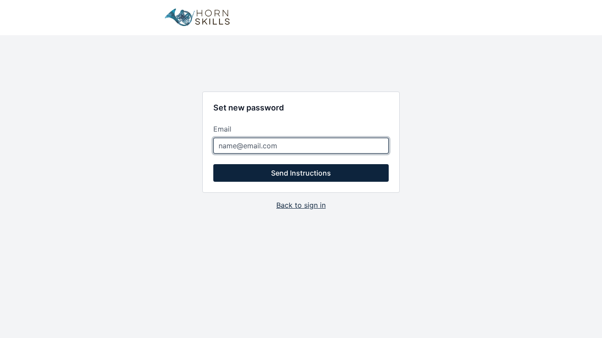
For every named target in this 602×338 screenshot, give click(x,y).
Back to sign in (301, 205)
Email (222, 129)
